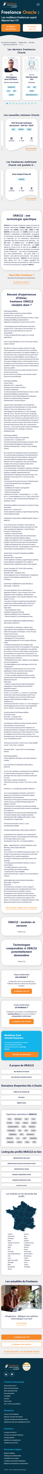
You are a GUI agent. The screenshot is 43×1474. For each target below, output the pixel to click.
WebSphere (12, 1134)
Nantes (26, 1234)
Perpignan (27, 1245)
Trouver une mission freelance (13, 1435)
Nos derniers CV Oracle (21, 1071)
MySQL (34, 1123)
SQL (26, 1119)
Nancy (10, 1269)
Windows (32, 1126)
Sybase (25, 1123)
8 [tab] (29, 104)
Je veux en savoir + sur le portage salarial (21, 1351)
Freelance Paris (29, 1243)
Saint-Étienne (28, 1254)
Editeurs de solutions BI (10, 44)
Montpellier (11, 1267)
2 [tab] (10, 104)
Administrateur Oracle (21, 1169)
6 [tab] (23, 104)
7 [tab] (26, 104)
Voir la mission (31, 148)
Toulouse (27, 1260)
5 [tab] (20, 104)
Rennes (26, 1247)
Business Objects (13, 1126)
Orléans (26, 1240)
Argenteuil (11, 1236)
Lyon (9, 1258)
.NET (21, 1134)
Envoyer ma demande (21, 1054)
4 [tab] (17, 104)
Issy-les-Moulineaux (14, 1254)
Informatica (30, 1134)
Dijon (9, 1247)
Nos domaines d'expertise (8, 42)
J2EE (23, 1126)
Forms (33, 1130)
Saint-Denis (27, 1251)
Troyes (26, 1264)
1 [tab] (7, 104)
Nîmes (26, 1238)
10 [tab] (36, 104)
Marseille (10, 1262)
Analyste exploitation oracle (21, 1174)
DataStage (33, 1138)
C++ (18, 1138)
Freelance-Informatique (19, 1469)
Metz (9, 1264)
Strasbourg (27, 1256)
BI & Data (31, 42)
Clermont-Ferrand (13, 1243)
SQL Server (18, 1119)
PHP (24, 1138)
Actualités (7, 1396)
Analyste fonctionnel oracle (21, 1180)
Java (33, 1119)
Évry (9, 1249)
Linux (17, 1123)
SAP (34, 1142)
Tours (26, 1262)
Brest (9, 1240)
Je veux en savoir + (21, 282)
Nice (25, 1236)
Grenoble (11, 1251)
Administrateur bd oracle (21, 1158)
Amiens (10, 1234)
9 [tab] (32, 104)
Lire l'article (21, 1323)
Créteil (10, 1245)
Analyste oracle (21, 1185)
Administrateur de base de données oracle (22, 1163)
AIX (20, 1130)
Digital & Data (23, 42)
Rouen (26, 1249)
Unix (9, 1119)
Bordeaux (11, 1238)
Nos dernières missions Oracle (21, 1077)
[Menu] (38, 4)
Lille (9, 1256)
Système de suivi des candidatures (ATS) (17, 1422)
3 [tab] (14, 104)
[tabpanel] (11, 78)
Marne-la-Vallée (13, 1260)
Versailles (27, 1267)
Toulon (26, 1258)
